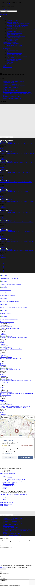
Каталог (5, 19)
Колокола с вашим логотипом (15, 46)
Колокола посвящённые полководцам (18, 25)
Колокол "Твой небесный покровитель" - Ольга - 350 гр (16, 182)
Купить (2, 148)
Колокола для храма (12, 39)
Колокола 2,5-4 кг (12, 28)
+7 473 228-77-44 (5, 4)
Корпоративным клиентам (11, 43)
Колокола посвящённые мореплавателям (18, 23)
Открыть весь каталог (13, 40)
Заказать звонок (4, 14)
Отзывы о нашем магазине (14, 53)
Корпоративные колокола (14, 33)
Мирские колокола (12, 34)
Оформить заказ (4, 585)
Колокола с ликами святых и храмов (13, 81)
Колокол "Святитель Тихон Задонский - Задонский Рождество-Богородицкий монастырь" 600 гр (15, 406)
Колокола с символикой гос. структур (14, 85)
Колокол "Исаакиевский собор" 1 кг (10, 358)
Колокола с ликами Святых (15, 20)
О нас (8, 51)
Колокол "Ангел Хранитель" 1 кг (9, 328)
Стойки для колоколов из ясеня (12, 96)
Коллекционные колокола (14, 31)
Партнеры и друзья (12, 60)
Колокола (9, 477)
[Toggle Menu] (0, 16)
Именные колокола (12, 22)
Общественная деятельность (15, 59)
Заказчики (10, 62)
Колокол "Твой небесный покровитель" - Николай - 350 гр (17, 153)
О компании (7, 48)
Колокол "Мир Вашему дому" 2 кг (10, 369)
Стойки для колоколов (13, 37)
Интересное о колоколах (14, 54)
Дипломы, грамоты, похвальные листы (18, 56)
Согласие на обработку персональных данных (13, 494)
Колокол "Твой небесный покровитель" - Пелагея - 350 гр (17, 201)
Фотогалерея (10, 57)
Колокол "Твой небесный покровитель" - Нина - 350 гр (16, 162)
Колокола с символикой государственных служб (21, 30)
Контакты (6, 65)
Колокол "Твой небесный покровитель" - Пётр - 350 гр (16, 212)
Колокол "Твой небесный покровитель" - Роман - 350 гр (16, 222)
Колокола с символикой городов (16, 26)
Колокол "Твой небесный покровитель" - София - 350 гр (16, 250)
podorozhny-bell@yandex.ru (7, 473)
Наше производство (12, 50)
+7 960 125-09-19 (5, 9)
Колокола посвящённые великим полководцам (16, 92)
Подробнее (3, 150)
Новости (9, 63)
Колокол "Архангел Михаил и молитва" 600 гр (13, 337)
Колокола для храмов (9, 42)
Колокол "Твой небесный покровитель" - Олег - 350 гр (16, 172)
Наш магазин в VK (8, 484)
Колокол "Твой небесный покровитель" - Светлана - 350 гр (17, 231)
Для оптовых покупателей (14, 45)
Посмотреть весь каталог (7, 322)
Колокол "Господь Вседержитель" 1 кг (11, 349)
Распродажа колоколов (10, 482)
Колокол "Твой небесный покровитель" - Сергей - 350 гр (16, 241)
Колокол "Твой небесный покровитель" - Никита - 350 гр (16, 143)
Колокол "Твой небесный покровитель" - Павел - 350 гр (16, 191)
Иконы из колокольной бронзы (16, 36)
